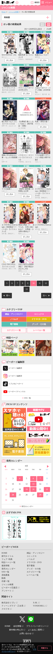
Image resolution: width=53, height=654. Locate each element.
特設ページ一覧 (8, 562)
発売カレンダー (27, 506)
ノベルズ (14, 319)
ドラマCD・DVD (39, 319)
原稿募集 (5, 575)
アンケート (6, 591)
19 (27, 489)
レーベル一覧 (39, 330)
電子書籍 (14, 324)
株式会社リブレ (8, 603)
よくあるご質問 (35, 630)
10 (33, 283)
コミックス (39, 314)
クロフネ (5, 609)
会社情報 (17, 626)
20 (33, 489)
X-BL (35, 603)
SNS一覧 (27, 398)
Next (47, 466)
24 (13, 495)
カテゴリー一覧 (14, 330)
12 (46, 283)
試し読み (9, 60)
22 (47, 489)
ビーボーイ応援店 (9, 588)
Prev (5, 466)
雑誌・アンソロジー (14, 314)
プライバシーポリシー (36, 626)
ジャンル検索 (13, 12)
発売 (37, 2)
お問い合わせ (25, 633)
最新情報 (5, 566)
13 (27, 289)
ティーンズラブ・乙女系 (12, 606)
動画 (4, 578)
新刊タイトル (7, 556)
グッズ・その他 (39, 324)
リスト (42, 24)
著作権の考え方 (16, 630)
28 (40, 495)
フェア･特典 (7, 559)
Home (4, 12)
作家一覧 (5, 581)
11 (40, 283)
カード (48, 24)
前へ (8, 295)
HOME (4, 553)
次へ (45, 295)
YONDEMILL (39, 606)
